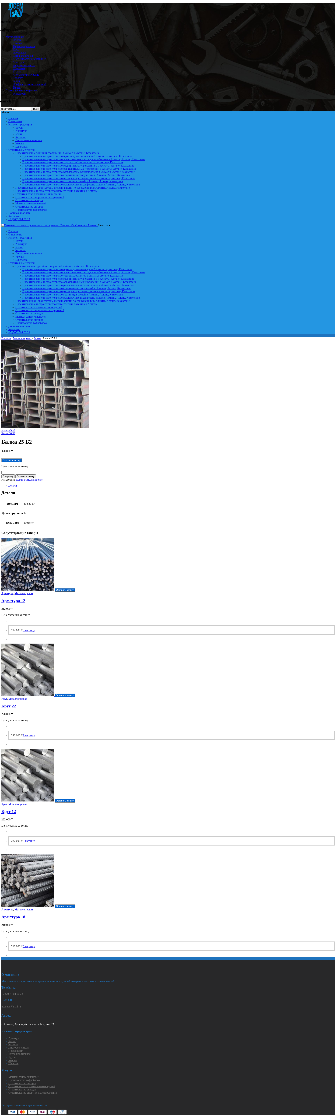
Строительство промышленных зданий (38, 193)
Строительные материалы (21, 90)
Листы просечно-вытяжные (29, 58)
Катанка (18, 43)
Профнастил (15, 1050)
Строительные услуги (21, 149)
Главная (13, 118)
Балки (16, 80)
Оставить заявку (25, 476)
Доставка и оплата (19, 212)
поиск (35, 109)
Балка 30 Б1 (8, 433)
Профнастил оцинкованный (29, 84)
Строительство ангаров (29, 206)
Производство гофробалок (31, 209)
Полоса (17, 39)
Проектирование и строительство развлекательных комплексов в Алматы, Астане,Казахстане (78, 171)
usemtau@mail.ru (11, 1006)
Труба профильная (24, 46)
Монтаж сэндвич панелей (30, 203)
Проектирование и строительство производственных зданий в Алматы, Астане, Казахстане (77, 156)
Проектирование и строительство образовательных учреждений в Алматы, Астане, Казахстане (79, 168)
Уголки (19, 143)
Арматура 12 (13, 600)
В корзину (8, 476)
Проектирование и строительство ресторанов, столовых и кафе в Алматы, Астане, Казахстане (78, 178)
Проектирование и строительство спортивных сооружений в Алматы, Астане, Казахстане (76, 175)
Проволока (19, 52)
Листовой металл (18, 1047)
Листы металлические (26, 74)
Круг (16, 49)
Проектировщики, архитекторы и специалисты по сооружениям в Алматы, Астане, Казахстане (72, 187)
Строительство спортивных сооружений (39, 197)
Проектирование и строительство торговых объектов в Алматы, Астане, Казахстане (72, 162)
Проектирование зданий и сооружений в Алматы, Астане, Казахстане (57, 152)
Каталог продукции (20, 124)
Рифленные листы (24, 65)
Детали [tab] (12, 485)
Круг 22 (8, 706)
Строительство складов (29, 200)
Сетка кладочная (23, 55)
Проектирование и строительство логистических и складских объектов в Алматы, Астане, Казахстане (83, 159)
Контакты (14, 216)
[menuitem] (13, 231)
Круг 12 (8, 811)
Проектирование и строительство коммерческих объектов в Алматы (56, 190)
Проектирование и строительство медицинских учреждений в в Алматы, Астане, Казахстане (78, 165)
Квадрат (18, 77)
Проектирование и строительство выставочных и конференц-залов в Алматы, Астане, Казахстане (81, 184)
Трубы (16, 87)
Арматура (18, 62)
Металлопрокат (15, 36)
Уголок (17, 71)
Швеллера (19, 68)
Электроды (19, 93)
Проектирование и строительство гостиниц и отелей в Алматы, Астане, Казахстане (72, 181)
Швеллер (13, 1063)
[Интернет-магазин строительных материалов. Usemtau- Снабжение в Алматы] (49, 225)
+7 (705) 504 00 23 (19, 219)
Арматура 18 (13, 917)
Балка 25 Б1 (8, 430)
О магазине (15, 121)
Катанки (20, 137)
